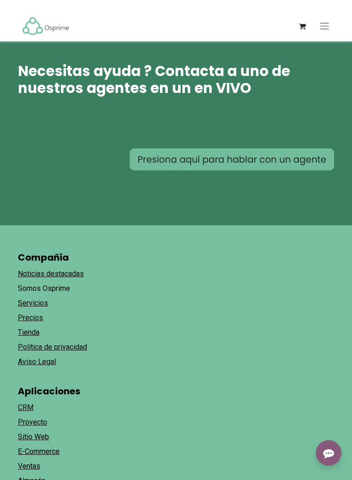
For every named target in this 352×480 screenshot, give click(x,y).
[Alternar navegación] (324, 26)
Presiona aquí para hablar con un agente (232, 159)
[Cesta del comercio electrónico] (302, 26)
